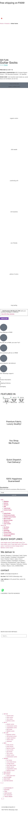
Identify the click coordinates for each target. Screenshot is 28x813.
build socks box (10, 775)
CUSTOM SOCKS (8, 780)
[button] (14, 83)
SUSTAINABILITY (8, 788)
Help (2, 499)
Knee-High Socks (11, 765)
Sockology (6, 530)
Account (6, 505)
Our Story (6, 527)
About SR (3, 525)
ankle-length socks (16, 542)
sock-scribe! (7, 523)
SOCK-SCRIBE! (7, 777)
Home (1, 23)
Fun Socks (9, 760)
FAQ (5, 506)
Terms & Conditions (9, 534)
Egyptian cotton (10, 734)
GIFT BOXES (7, 774)
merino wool (9, 739)
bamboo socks (10, 720)
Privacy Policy (7, 532)
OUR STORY (7, 779)
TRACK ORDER (8, 796)
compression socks (11, 726)
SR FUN (4, 60)
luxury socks (9, 750)
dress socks (9, 717)
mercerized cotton (11, 736)
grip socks (9, 729)
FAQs (5, 791)
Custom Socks (8, 510)
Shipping (6, 501)
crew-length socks (6, 542)
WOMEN (6, 758)
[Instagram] (3, 802)
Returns (6, 503)
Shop (2, 511)
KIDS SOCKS (7, 772)
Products (7, 23)
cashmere (9, 741)
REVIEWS (6, 789)
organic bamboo (10, 738)
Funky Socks (9, 744)
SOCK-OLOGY (8, 793)
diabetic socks (10, 731)
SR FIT (5, 722)
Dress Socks (9, 746)
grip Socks (9, 751)
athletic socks (10, 724)
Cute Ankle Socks (11, 762)
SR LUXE (6, 732)
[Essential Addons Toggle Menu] (2, 783)
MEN (5, 743)
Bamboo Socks (10, 748)
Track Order (7, 508)
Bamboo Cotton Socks (7, 547)
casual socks (9, 715)
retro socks (9, 719)
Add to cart (4, 318)
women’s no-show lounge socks (14, 546)
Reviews (6, 529)
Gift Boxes (6, 522)
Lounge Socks (10, 763)
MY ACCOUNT (8, 795)
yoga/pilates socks (11, 727)
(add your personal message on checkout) (13, 311)
